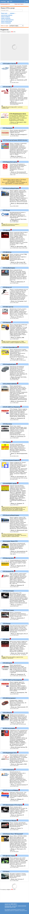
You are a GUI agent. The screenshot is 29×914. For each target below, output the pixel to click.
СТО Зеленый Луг (8, 571)
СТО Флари (6, 210)
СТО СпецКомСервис (9, 364)
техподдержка (14, 905)
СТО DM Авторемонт (9, 698)
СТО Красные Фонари (9, 820)
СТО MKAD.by (7, 252)
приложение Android (9, 907)
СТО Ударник (7, 442)
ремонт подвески (5, 16)
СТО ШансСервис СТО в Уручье (13, 805)
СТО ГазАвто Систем (9, 63)
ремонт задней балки (6, 21)
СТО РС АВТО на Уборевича (11, 407)
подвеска (12, 13)
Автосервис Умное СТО (10, 541)
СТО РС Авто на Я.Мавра (10, 790)
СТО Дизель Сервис (9, 855)
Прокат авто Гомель (19, 4)
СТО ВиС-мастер (8, 306)
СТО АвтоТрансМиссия (10, 347)
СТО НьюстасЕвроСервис (11, 188)
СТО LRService (7, 712)
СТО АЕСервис (7, 663)
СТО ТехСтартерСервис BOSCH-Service (15, 140)
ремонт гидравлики (6, 22)
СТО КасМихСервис (9, 268)
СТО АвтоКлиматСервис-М (11, 460)
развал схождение (5, 18)
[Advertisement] (14, 895)
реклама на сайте (8, 905)
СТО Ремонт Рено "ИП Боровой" (13, 834)
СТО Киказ (6, 871)
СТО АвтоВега (7, 86)
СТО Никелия (7, 322)
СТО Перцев (6, 623)
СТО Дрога (6, 639)
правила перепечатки (22, 905)
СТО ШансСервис (8, 591)
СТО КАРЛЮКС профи (10, 483)
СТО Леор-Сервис (8, 610)
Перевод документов (5, 4)
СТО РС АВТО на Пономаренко (12, 680)
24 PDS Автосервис (9, 728)
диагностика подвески (6, 15)
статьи (14, 907)
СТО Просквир (7, 424)
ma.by (3, 1)
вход (27, 1)
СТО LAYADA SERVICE (10, 384)
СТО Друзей (6, 230)
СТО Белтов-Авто (8, 558)
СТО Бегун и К (7, 287)
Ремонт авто (4, 13)
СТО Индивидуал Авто (10, 752)
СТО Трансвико (7, 128)
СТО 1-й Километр (8, 769)
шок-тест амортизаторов (7, 19)
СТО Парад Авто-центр (10, 162)
